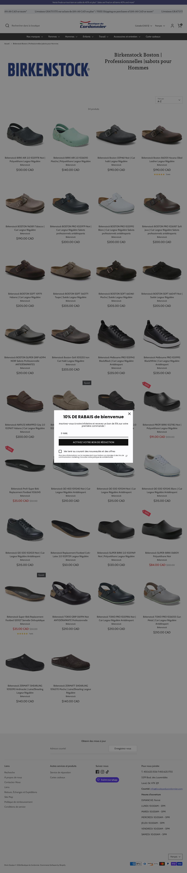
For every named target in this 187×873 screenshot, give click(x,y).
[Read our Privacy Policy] (126, 456)
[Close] (129, 413)
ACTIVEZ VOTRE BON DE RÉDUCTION (93, 442)
